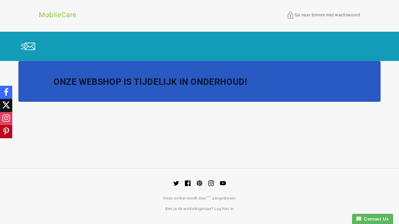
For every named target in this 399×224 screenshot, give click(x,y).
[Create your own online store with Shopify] (209, 198)
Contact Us (375, 218)
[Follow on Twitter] (6, 105)
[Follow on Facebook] (6, 92)
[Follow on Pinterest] (6, 131)
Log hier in (224, 208)
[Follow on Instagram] (6, 118)
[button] (323, 15)
